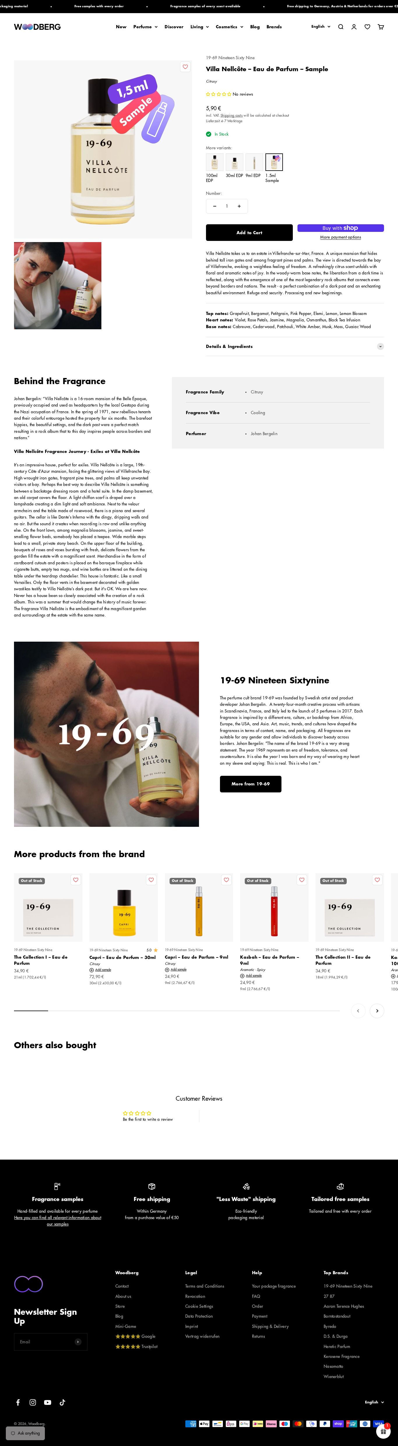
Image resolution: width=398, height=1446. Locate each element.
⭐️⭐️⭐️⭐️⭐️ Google (135, 1336)
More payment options (340, 237)
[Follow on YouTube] (48, 1402)
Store (120, 1306)
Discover (174, 27)
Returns (258, 1336)
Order (257, 1306)
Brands (274, 27)
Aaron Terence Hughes (344, 1306)
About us (123, 1296)
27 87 (329, 1296)
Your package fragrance (274, 1286)
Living (197, 27)
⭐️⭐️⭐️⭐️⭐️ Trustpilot (136, 1347)
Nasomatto (334, 1366)
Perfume (142, 27)
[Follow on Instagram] (33, 1402)
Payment (259, 1316)
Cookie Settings (199, 1306)
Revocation (195, 1296)
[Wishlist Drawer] (367, 27)
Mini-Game (125, 1326)
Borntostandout (337, 1316)
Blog (255, 27)
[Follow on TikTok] (62, 1402)
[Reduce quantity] (214, 206)
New (121, 27)
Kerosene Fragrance (342, 1356)
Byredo (330, 1326)
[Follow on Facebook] (18, 1402)
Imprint (191, 1326)
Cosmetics (226, 27)
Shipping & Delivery (270, 1326)
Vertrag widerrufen (202, 1336)
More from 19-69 (251, 784)
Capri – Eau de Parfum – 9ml (196, 957)
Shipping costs (232, 115)
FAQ (256, 1296)
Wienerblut (334, 1377)
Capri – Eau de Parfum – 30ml (122, 957)
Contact (122, 1286)
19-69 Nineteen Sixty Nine (230, 58)
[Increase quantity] (239, 206)
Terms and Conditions (204, 1286)
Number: (214, 193)
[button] (219, 94)
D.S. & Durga (336, 1336)
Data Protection (199, 1316)
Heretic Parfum (337, 1347)
